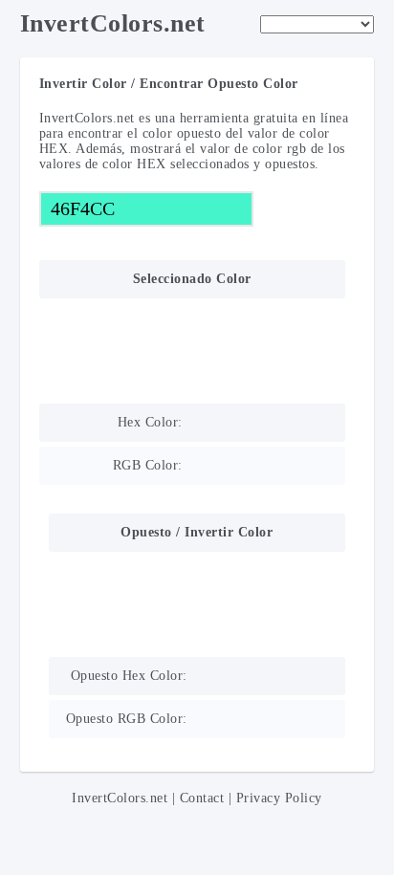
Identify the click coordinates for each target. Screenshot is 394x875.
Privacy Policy (279, 798)
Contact (202, 798)
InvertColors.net (113, 23)
